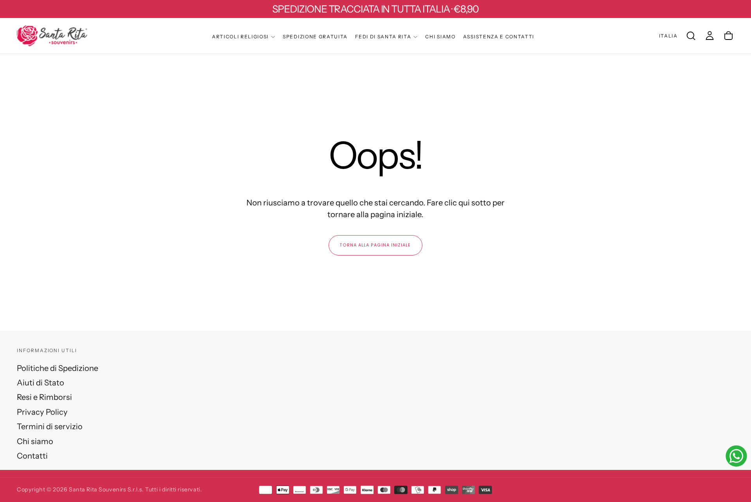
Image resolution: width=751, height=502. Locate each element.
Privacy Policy (42, 412)
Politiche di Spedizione (57, 368)
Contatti (32, 456)
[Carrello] (728, 35)
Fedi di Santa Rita (383, 37)
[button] (668, 36)
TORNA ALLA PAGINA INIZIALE (375, 245)
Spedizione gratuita (315, 37)
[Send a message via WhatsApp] (736, 456)
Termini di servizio (50, 426)
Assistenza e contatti (498, 37)
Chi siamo (440, 37)
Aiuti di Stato (40, 382)
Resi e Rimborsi (44, 397)
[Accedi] (709, 35)
